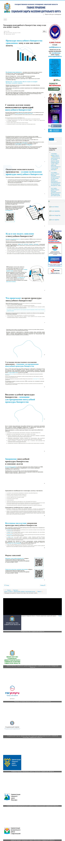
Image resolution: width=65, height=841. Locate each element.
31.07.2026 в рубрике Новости (56, 179)
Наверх (60, 616)
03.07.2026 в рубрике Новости (56, 192)
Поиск (51, 139)
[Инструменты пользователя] (44, 31)
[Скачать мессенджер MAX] (55, 113)
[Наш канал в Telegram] (55, 130)
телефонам (56, 53)
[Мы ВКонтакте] (55, 126)
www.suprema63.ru (55, 56)
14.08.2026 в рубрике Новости (56, 161)
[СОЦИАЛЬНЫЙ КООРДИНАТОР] (55, 261)
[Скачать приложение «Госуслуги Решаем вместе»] (56, 208)
